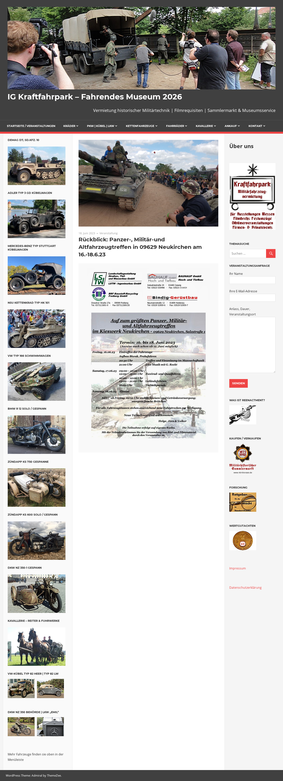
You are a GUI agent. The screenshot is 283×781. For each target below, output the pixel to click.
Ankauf (231, 126)
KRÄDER (69, 126)
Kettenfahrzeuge (140, 126)
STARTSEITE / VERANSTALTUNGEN (31, 126)
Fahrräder (175, 126)
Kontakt (255, 126)
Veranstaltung (109, 233)
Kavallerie (204, 126)
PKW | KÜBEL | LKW (100, 126)
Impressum (237, 568)
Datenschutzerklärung (245, 587)
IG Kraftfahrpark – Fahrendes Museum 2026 (95, 96)
